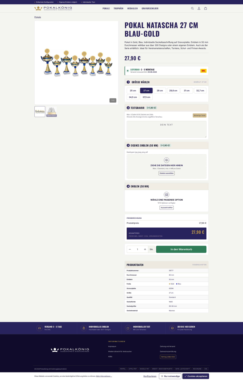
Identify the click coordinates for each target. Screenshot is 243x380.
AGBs (110, 356)
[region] (76, 63)
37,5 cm (146, 97)
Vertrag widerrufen (168, 357)
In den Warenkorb (181, 249)
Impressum (112, 346)
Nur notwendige (172, 376)
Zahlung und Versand (167, 346)
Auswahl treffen (167, 208)
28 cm (160, 90)
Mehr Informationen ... (104, 376)
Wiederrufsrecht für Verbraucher (120, 351)
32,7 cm (200, 90)
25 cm (133, 90)
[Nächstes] (113, 63)
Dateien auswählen (167, 173)
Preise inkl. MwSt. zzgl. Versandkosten (145, 236)
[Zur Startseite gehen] (53, 8)
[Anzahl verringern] (130, 249)
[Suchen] (192, 8)
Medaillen (132, 8)
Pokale (106, 8)
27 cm (146, 90)
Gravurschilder (150, 8)
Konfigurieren (150, 376)
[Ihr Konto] (199, 8)
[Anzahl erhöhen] (145, 249)
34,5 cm (133, 97)
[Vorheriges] (40, 63)
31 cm (186, 90)
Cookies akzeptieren (197, 376)
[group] (76, 63)
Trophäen (118, 8)
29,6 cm (173, 90)
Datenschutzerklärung (168, 351)
